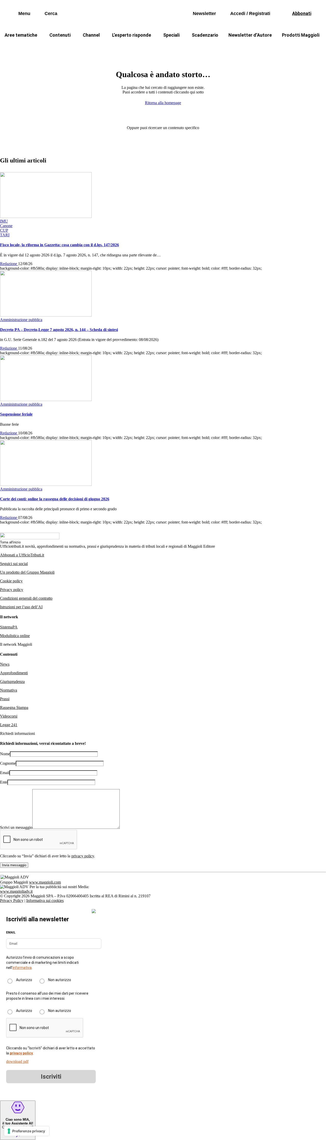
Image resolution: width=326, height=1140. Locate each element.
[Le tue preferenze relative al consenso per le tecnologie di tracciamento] (26, 1131)
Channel (91, 35)
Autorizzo (24, 980)
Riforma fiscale (122, 47)
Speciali (171, 35)
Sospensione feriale (16, 414)
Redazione (9, 264)
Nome (5, 754)
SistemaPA (9, 627)
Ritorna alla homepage (163, 103)
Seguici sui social (14, 563)
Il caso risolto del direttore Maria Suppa (184, 47)
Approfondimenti (14, 673)
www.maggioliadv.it (16, 891)
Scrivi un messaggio (16, 827)
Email (4, 773)
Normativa (8, 690)
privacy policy (82, 856)
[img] (94, 911)
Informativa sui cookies (45, 900)
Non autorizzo (59, 980)
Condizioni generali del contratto (26, 598)
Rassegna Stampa (14, 707)
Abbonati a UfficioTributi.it (22, 555)
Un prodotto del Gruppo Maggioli (27, 572)
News (4, 664)
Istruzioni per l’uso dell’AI (21, 607)
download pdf (17, 1061)
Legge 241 (8, 725)
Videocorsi (8, 716)
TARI (91, 47)
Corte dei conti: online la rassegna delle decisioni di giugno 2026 (54, 499)
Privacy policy (11, 589)
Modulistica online (15, 636)
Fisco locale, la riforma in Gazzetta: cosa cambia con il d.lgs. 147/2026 (59, 245)
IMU (70, 47)
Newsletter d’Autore (250, 35)
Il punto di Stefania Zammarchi (261, 47)
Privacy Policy (11, 900)
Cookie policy (11, 581)
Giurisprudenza (12, 681)
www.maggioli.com (45, 882)
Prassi (4, 699)
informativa (22, 968)
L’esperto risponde (131, 35)
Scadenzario (205, 35)
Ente (3, 782)
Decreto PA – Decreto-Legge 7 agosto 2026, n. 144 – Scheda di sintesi (59, 329)
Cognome (8, 763)
